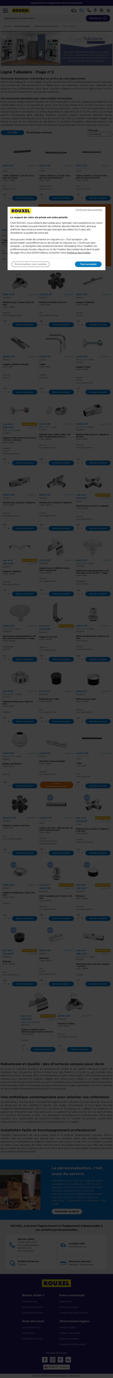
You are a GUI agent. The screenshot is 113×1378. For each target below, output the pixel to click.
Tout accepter (88, 264)
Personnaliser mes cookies (31, 264)
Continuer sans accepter (89, 209)
